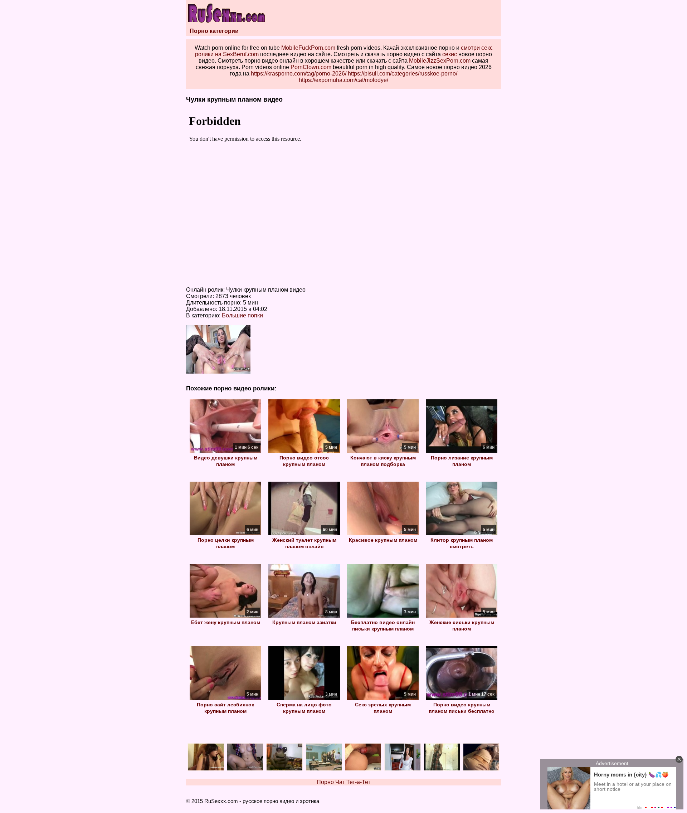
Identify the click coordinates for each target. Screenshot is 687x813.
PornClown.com (311, 67)
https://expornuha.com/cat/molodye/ (343, 80)
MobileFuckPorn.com (308, 48)
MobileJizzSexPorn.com (440, 61)
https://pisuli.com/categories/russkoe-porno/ (402, 73)
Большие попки (242, 315)
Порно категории (214, 31)
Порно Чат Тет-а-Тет (343, 782)
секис (449, 54)
